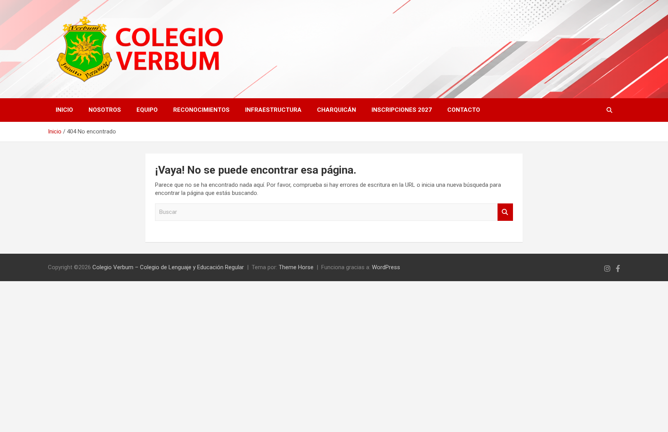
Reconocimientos (201, 109)
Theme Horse (296, 267)
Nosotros (105, 109)
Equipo (147, 109)
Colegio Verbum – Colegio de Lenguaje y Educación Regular (168, 267)
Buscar (505, 212)
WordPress (386, 267)
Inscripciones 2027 (401, 109)
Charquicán (336, 109)
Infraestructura (273, 109)
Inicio (64, 109)
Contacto (463, 109)
